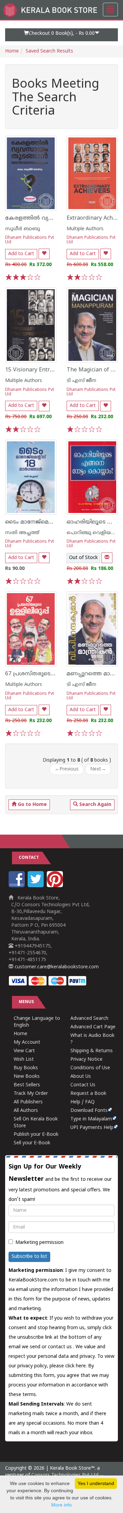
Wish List (24, 1059)
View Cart (24, 1051)
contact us (60, 1347)
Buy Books (26, 1068)
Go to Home (31, 805)
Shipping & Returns (91, 1051)
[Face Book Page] (17, 886)
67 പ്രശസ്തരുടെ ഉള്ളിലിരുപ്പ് (43, 674)
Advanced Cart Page (92, 1027)
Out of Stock (83, 558)
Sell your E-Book (32, 1143)
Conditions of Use (90, 1068)
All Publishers (28, 1102)
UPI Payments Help (91, 1128)
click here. (76, 1366)
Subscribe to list (29, 1257)
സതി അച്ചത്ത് (22, 533)
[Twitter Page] (36, 886)
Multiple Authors (85, 229)
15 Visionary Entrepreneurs (41, 370)
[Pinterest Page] (56, 886)
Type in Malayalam (91, 1119)
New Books (27, 1076)
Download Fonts (89, 1111)
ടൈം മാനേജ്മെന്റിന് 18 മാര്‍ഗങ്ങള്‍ (52, 522)
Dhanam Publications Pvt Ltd (29, 240)
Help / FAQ (82, 1102)
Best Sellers (27, 1085)
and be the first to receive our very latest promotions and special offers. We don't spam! (60, 1183)
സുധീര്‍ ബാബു (22, 229)
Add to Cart (21, 254)
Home (12, 51)
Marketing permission (39, 1243)
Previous (67, 769)
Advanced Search (89, 1019)
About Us (80, 1076)
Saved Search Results (49, 51)
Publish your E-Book (36, 1134)
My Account (27, 1042)
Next (98, 769)
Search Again (94, 805)
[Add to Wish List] (44, 254)
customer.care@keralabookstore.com (56, 967)
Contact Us (82, 1085)
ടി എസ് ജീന (81, 381)
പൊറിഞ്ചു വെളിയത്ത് (93, 533)
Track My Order (31, 1094)
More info (61, 1505)
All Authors (26, 1111)
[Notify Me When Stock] (106, 558)
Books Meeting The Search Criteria (55, 98)
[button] (61, 34)
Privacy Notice (86, 1059)
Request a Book (88, 1094)
